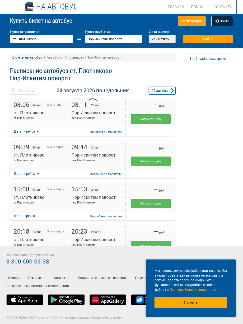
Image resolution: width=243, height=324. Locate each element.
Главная (176, 6)
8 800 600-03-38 (27, 261)
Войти (224, 21)
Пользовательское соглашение (102, 277)
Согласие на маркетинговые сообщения (37, 285)
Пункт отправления (25, 31)
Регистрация (192, 21)
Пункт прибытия (98, 31)
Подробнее (106, 132)
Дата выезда (159, 31)
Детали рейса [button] (25, 131)
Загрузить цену (150, 119)
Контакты (223, 6)
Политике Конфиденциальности (194, 289)
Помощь (199, 6)
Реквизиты (36, 277)
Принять (191, 302)
